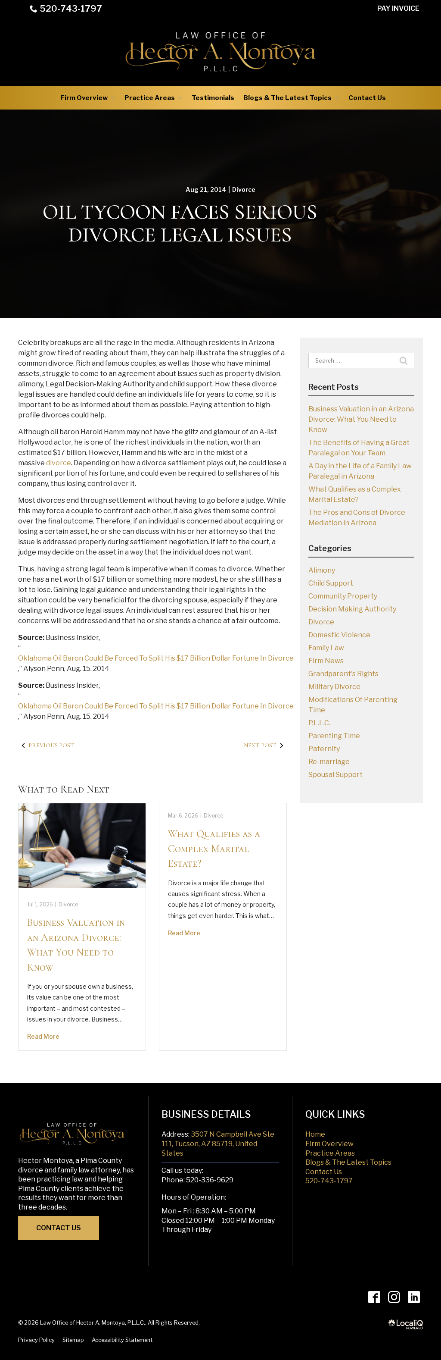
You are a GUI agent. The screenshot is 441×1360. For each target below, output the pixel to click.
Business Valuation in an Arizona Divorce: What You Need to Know (361, 419)
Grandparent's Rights (343, 674)
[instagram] (394, 1297)
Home (315, 1134)
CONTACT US (58, 1228)
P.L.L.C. (319, 723)
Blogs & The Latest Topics (287, 98)
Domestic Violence (339, 635)
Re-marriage (329, 762)
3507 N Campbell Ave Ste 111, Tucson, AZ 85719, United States (217, 1143)
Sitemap (73, 1340)
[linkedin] (413, 1297)
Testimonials (213, 98)
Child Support (330, 583)
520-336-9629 (209, 1180)
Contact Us (367, 98)
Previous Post (51, 745)
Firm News (326, 661)
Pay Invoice (398, 8)
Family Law (326, 648)
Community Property (342, 596)
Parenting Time (334, 736)
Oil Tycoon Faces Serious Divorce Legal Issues (180, 224)
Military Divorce (334, 687)
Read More (43, 1036)
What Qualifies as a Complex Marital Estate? (214, 848)
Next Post (260, 745)
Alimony (321, 570)
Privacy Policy (36, 1340)
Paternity (324, 749)
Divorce (243, 189)
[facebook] (374, 1297)
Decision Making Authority (352, 609)
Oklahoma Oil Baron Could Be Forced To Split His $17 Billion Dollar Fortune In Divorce (156, 658)
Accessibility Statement (122, 1340)
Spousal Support (335, 775)
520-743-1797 (71, 8)
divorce (58, 463)
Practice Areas (149, 98)
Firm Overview (84, 98)
